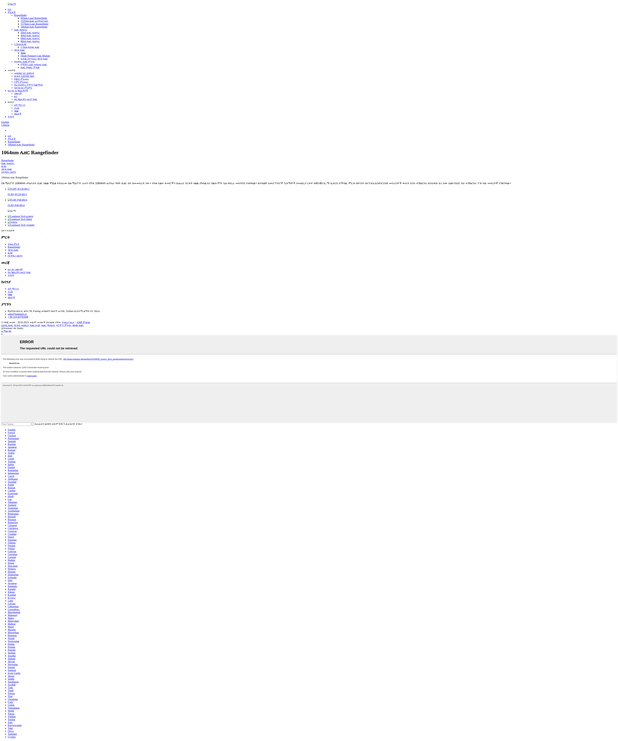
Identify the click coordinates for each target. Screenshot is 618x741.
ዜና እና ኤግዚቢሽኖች (18, 90)
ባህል (16, 110)
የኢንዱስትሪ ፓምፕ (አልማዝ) (28, 84)
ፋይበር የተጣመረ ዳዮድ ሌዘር (34, 58)
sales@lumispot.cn (17, 314)
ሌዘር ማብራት (48, 325)
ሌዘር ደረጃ (35, 325)
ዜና (15, 96)
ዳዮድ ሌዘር (19, 50)
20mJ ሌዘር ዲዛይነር (30, 32)
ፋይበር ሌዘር (7, 325)
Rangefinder (20, 15)
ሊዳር (3, 166)
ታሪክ (16, 108)
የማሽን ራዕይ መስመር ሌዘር (34, 64)
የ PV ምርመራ (21, 81)
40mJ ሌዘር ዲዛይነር (30, 35)
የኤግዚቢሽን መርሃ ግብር (25, 99)
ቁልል (23, 53)
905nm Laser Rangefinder (34, 18)
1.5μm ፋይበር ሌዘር (30, 47)
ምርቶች (12, 12)
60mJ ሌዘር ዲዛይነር (30, 38)
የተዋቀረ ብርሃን (8, 172)
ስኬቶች (17, 113)
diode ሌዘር (77, 325)
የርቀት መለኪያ (21, 325)
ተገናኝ (11, 116)
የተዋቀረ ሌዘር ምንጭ (24, 61)
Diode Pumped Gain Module (35, 55)
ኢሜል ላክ (6, 331)
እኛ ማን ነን (19, 105)
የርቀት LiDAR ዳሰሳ (24, 76)
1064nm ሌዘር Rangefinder (34, 26)
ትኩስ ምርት (13, 244)
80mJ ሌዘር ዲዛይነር (30, 41)
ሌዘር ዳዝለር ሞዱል (30, 67)
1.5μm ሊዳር (20, 44)
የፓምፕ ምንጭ (63, 325)
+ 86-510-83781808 (18, 317)
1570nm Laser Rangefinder (34, 24)
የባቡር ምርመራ (21, 79)
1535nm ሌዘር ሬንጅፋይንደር (34, 21)
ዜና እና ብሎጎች (15, 269)
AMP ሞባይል (83, 322)
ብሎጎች (18, 93)
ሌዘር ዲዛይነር (20, 29)
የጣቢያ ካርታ (68, 322)
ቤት (9, 9)
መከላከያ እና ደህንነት (24, 73)
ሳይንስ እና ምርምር (23, 87)
